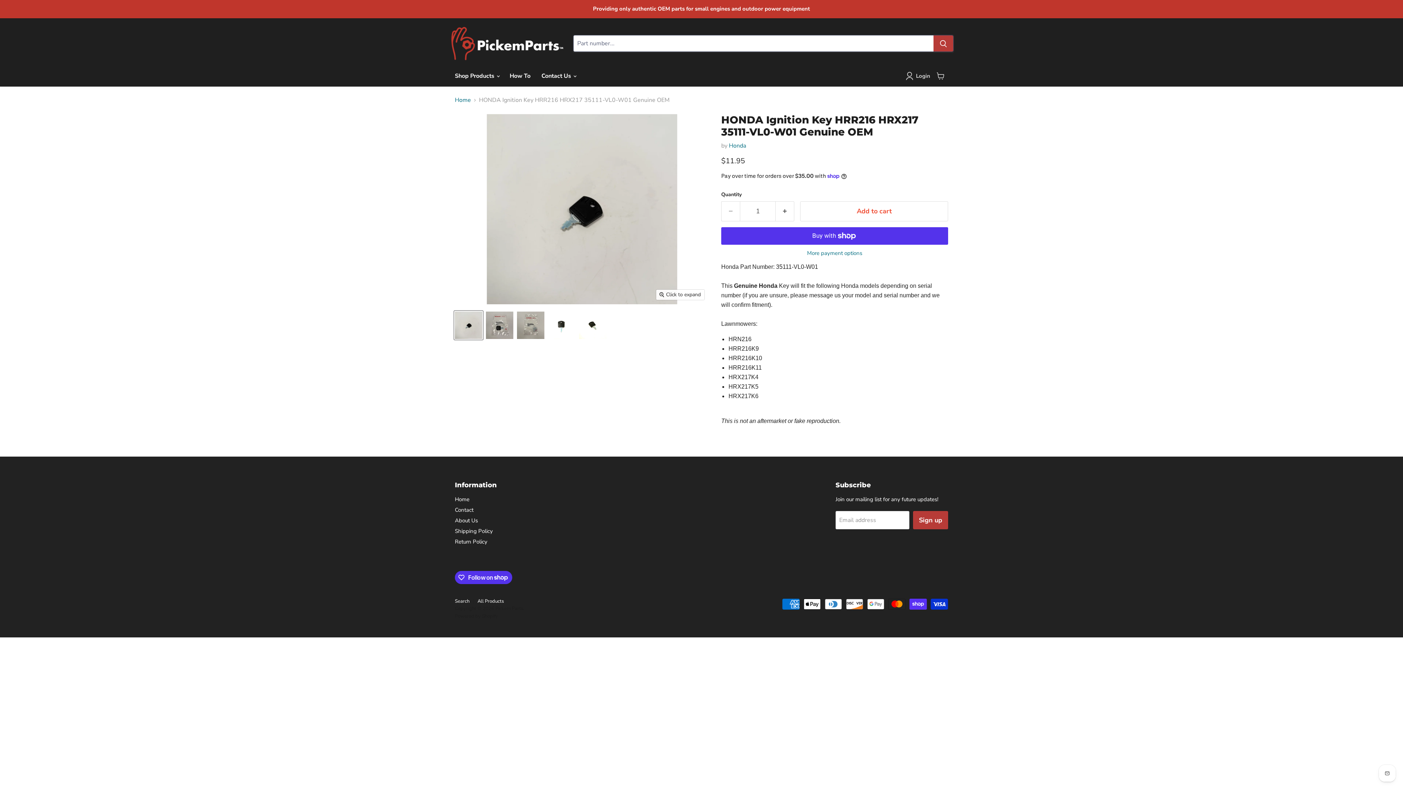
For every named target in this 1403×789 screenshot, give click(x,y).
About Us (466, 520)
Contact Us (557, 76)
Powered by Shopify (476, 616)
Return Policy (471, 541)
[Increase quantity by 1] (785, 211)
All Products (491, 601)
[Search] (943, 43)
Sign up (930, 520)
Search (462, 601)
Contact (464, 510)
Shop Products (475, 76)
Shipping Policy (474, 531)
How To (520, 76)
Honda (737, 146)
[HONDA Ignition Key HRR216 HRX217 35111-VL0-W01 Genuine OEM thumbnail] (468, 325)
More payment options (834, 253)
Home (463, 100)
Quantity (731, 195)
